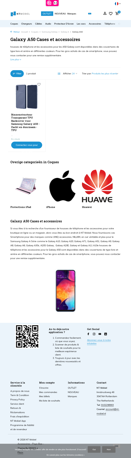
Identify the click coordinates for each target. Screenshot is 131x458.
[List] (59, 73)
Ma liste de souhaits (49, 400)
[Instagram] (94, 334)
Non (109, 449)
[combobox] (92, 14)
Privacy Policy (17, 399)
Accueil (24, 32)
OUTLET (47, 13)
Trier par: (86, 73)
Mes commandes (48, 392)
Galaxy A (65, 32)
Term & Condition (19, 395)
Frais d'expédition (19, 416)
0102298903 (107, 405)
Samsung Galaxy (50, 32)
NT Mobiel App (18, 420)
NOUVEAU (60, 13)
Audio (48, 23)
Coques (14, 23)
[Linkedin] (105, 334)
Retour (16, 32)
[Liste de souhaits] (110, 13)
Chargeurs (26, 23)
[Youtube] (100, 334)
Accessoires (95, 23)
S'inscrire (43, 387)
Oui (94, 449)
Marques (71, 13)
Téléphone (109, 23)
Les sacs (81, 23)
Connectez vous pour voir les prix (27, 146)
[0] (116, 14)
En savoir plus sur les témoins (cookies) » (66, 455)
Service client (17, 403)
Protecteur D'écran (64, 23)
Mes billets (44, 396)
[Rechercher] (89, 14)
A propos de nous (19, 391)
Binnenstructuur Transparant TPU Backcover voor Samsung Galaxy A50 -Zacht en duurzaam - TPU (25, 122)
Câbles (38, 23)
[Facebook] (88, 334)
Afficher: (67, 73)
